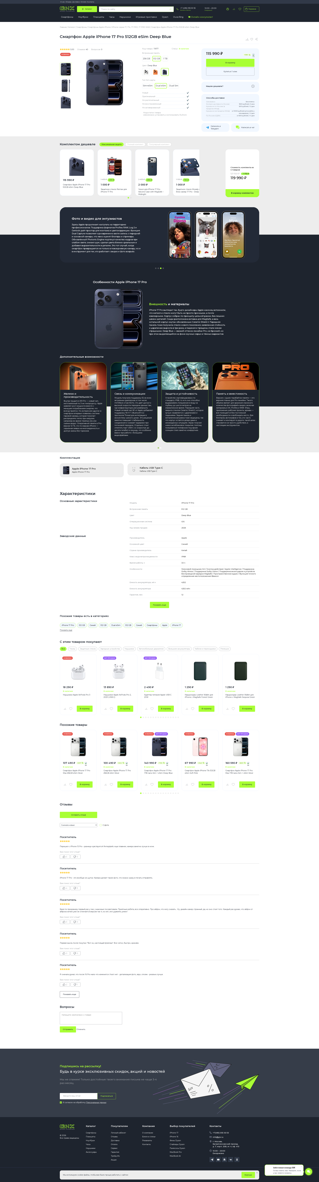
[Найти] (171, 9)
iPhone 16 (174, 1137)
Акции (114, 1160)
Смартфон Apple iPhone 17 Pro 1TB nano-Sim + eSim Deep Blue (158, 771)
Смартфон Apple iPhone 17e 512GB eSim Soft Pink (200, 771)
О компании (147, 1133)
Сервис (114, 1148)
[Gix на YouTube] (218, 1159)
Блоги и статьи (148, 1137)
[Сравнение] (247, 39)
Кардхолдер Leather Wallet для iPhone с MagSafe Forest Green (199, 696)
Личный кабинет (118, 1133)
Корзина (252, 9)
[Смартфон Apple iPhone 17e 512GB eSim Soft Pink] (200, 747)
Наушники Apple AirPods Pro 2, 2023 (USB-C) (117, 696)
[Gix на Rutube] (224, 1159)
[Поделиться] (256, 39)
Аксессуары (91, 1152)
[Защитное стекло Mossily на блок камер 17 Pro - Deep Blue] (190, 166)
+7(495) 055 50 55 (221, 1133)
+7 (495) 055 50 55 (188, 8)
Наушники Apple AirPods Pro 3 (76, 695)
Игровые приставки (146, 17)
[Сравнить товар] (65, 709)
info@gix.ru (218, 1137)
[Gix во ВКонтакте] (230, 1159)
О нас (62, 2)
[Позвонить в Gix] (178, 9)
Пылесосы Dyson (177, 1148)
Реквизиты (147, 1140)
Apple (164, 625)
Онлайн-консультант (202, 17)
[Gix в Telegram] (211, 1159)
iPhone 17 (176, 625)
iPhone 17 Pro (68, 625)
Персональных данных (96, 1102)
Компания (148, 1126)
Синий (93, 625)
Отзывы (69, 2)
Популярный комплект (159, 144)
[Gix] (67, 9)
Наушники (125, 17)
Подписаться (106, 1096)
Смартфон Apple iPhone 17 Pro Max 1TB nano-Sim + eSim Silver (239, 771)
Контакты (90, 2)
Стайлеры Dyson (177, 1144)
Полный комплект (135, 144)
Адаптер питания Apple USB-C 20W (157, 696)
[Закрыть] (257, 1172)
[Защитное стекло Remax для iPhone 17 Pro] (114, 166)
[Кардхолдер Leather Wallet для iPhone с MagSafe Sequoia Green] (240, 671)
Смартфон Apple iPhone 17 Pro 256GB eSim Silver (117, 771)
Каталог (91, 1126)
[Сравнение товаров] (234, 9)
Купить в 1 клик (230, 71)
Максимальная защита (111, 144)
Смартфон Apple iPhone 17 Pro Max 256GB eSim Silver (76, 771)
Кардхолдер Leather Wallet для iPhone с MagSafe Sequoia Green (240, 696)
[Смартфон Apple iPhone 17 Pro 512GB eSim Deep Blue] (77, 166)
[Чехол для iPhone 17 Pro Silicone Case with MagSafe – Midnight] (152, 166)
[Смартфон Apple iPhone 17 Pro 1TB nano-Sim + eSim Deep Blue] (159, 747)
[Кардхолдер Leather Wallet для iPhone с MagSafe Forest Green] (200, 671)
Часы (112, 17)
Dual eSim (115, 625)
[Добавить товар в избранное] (71, 709)
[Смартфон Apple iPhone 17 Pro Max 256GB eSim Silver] (78, 747)
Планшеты (98, 17)
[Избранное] (240, 9)
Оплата (83, 2)
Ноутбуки (83, 17)
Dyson (165, 17)
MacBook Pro (176, 1152)
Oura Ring (178, 17)
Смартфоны (67, 17)
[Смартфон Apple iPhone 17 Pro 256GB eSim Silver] (118, 747)
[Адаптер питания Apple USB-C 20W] (159, 671)
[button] (128, 197)
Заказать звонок (185, 10)
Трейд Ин (115, 1156)
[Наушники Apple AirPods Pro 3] (78, 671)
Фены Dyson (175, 1140)
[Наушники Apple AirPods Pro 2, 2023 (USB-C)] (118, 671)
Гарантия (115, 1152)
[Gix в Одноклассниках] (236, 1159)
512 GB (82, 625)
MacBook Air (175, 1156)
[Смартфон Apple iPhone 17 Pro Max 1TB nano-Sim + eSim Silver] (240, 747)
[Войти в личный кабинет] (228, 9)
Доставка (76, 2)
